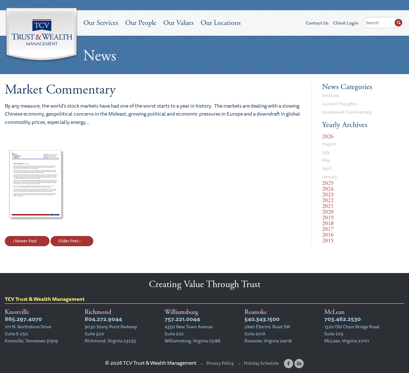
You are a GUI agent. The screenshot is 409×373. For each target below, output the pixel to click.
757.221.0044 (182, 319)
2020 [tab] (328, 212)
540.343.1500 (262, 319)
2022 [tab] (328, 200)
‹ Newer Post (25, 241)
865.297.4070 (23, 319)
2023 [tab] (328, 195)
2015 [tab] (328, 241)
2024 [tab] (328, 189)
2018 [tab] (328, 223)
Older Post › (69, 241)
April (327, 168)
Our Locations (221, 23)
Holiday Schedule (261, 363)
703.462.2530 (342, 319)
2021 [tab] (328, 206)
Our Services (100, 23)
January (329, 176)
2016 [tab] (328, 235)
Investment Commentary (347, 112)
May (326, 160)
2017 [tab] (328, 229)
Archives (330, 95)
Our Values (178, 23)
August (329, 143)
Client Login (345, 23)
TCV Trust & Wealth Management (41, 36)
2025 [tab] (328, 183)
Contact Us (317, 23)
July (326, 152)
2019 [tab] (328, 218)
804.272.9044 (103, 319)
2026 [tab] (328, 137)
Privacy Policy (220, 363)
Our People (140, 23)
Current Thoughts (339, 103)
